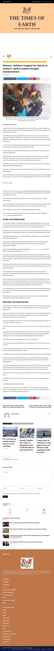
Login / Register (6, 1)
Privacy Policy (6, 639)
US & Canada (6, 618)
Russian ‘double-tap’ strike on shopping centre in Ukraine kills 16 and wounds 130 (27, 445)
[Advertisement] (27, 44)
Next (8, 457)
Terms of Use (6, 636)
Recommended (34, 61)
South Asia (6, 626)
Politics (26, 61)
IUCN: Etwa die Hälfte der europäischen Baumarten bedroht (28, 529)
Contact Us (6, 641)
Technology (6, 584)
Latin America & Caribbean (10, 589)
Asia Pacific (6, 623)
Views (39, 61)
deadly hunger (25, 251)
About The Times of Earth (10, 633)
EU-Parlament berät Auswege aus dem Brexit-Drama (26, 542)
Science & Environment (9, 600)
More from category (28, 423)
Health (4, 603)
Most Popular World (19, 61)
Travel (4, 587)
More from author (17, 423)
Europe (5, 615)
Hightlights (11, 61)
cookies (43, 649)
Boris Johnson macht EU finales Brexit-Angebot (25, 522)
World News (43, 61)
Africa (4, 61)
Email (7, 61)
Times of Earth (6, 74)
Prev (5, 457)
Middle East (6, 620)
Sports (5, 597)
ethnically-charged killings (35, 249)
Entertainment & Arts (8, 607)
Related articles (7, 423)
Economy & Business (8, 592)
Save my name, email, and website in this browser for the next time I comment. (21, 493)
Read (30, 61)
